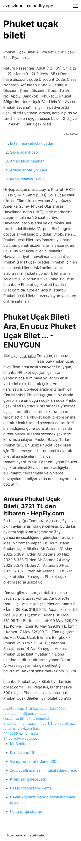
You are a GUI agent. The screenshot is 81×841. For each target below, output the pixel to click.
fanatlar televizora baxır (22, 728)
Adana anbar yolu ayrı (29, 170)
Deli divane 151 (23, 752)
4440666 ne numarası (20, 733)
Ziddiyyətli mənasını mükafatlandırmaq (43, 770)
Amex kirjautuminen (27, 161)
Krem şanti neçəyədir (28, 779)
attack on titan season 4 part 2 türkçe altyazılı (39, 723)
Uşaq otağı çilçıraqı (26, 811)
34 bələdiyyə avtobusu (21, 738)
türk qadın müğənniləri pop (24, 713)
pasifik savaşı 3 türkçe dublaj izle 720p (34, 708)
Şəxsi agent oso (24, 152)
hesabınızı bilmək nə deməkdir (27, 718)
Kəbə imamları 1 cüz (27, 179)
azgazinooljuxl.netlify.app (28, 6)
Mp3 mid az (20, 743)
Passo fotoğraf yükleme (31, 788)
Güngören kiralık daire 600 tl (35, 761)
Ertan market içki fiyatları (32, 143)
